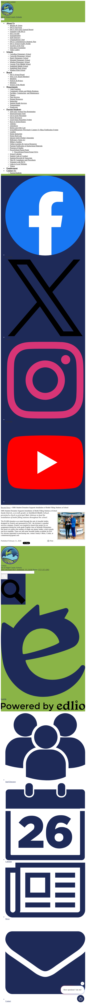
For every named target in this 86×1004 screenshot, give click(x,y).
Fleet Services (15, 97)
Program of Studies (16, 148)
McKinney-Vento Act (17, 140)
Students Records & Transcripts (21, 158)
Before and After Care (18, 128)
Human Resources (16, 99)
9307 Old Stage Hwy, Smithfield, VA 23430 (16, 570)
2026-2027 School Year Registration (22, 112)
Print (51, 541)
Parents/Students (16, 173)
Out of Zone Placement (18, 116)
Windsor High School (17, 70)
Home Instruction (16, 134)
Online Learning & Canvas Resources (23, 144)
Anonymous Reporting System (21, 120)
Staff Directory (15, 38)
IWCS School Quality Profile (20, 44)
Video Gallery (15, 50)
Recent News (5, 508)
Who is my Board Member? (20, 77)
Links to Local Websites (18, 164)
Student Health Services (18, 103)
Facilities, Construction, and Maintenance (24, 93)
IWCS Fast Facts (16, 27)
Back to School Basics (18, 122)
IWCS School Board (17, 75)
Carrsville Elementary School (20, 56)
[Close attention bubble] (82, 983)
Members (13, 79)
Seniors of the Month (17, 85)
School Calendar (16, 154)
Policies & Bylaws (16, 81)
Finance (12, 95)
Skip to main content (8, 2)
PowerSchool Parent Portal (19, 150)
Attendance (14, 126)
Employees (14, 107)
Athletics (13, 124)
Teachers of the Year (17, 46)
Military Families (16, 142)
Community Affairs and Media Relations (24, 91)
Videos (12, 166)
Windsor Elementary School (20, 62)
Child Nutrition (15, 89)
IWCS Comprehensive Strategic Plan (23, 42)
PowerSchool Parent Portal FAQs (26, 152)
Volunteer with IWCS (17, 32)
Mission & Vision (16, 25)
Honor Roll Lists (16, 136)
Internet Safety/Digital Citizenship (22, 138)
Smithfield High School (18, 68)
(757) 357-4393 (43, 570)
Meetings (13, 83)
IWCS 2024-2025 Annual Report (21, 29)
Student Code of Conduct (19, 156)
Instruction (13, 101)
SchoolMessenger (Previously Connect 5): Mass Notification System (34, 130)
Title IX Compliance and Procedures (23, 160)
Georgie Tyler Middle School (20, 64)
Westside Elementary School (20, 60)
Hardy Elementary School (19, 58)
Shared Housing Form (18, 114)
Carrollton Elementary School (20, 54)
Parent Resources (16, 118)
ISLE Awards (14, 34)
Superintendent (15, 36)
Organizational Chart (17, 40)
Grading (13, 132)
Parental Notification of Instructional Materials (26, 146)
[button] (10, 23)
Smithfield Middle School (19, 66)
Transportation (15, 105)
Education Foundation (18, 48)
